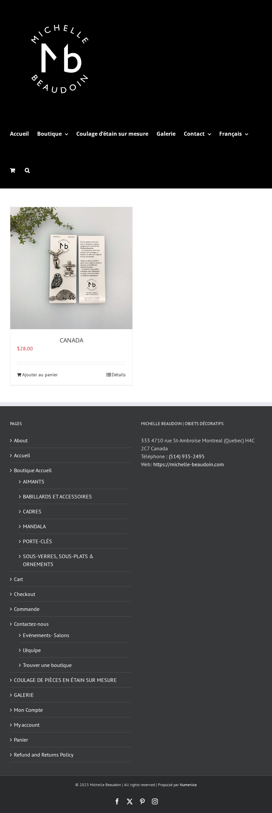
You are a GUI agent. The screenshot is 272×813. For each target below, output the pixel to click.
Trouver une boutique (47, 665)
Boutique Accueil (33, 470)
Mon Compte (28, 709)
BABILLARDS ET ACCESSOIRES (57, 496)
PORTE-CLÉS (37, 541)
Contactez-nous (31, 624)
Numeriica (188, 784)
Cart (18, 579)
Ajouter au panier (40, 375)
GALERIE (24, 695)
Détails (119, 375)
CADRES (32, 511)
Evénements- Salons (46, 635)
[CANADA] (71, 268)
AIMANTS (33, 481)
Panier (21, 739)
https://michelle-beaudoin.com (188, 464)
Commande (26, 609)
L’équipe (32, 650)
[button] (27, 170)
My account (26, 724)
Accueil (22, 455)
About (21, 440)
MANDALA (34, 526)
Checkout (24, 594)
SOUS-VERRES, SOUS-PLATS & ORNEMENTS (58, 560)
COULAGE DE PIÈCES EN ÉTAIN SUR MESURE (65, 680)
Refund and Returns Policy (43, 754)
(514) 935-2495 (187, 456)
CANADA (71, 340)
